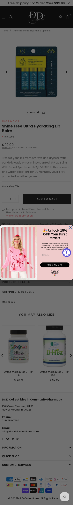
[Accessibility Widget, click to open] (66, 252)
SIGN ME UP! (54, 265)
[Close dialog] (70, 227)
